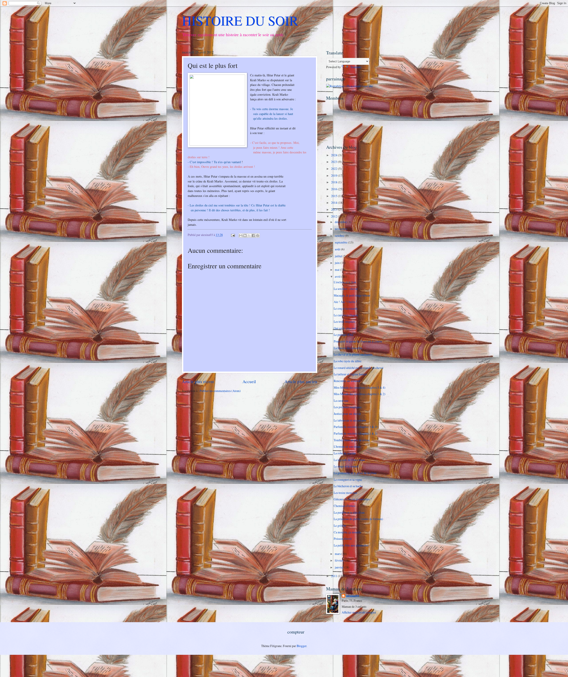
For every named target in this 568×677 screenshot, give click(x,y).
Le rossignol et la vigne (348, 479)
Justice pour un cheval (347, 414)
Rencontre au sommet (347, 381)
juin (337, 263)
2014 (334, 202)
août (338, 249)
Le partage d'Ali (343, 335)
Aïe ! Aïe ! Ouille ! (345, 302)
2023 (334, 162)
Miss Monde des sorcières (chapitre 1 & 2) (359, 394)
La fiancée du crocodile (348, 348)
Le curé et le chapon (346, 315)
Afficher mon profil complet (359, 612)
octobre (340, 236)
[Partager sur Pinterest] (257, 235)
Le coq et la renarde (346, 308)
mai (337, 269)
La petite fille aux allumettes (351, 545)
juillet (339, 256)
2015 (334, 196)
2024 (334, 155)
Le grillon (340, 525)
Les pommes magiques (347, 407)
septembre (341, 242)
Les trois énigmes (344, 321)
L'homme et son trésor (347, 446)
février (339, 560)
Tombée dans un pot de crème (352, 440)
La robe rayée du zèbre (347, 361)
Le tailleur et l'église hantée (350, 374)
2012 (334, 216)
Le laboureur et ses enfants (350, 420)
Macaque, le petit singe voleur (352, 295)
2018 (334, 182)
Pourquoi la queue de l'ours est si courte (358, 341)
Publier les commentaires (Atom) (220, 391)
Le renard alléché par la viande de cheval (358, 368)
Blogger (301, 646)
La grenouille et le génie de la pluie (355, 473)
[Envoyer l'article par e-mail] (233, 235)
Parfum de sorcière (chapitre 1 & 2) (355, 433)
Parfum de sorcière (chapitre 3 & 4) (355, 427)
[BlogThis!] (245, 235)
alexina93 (352, 596)
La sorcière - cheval (346, 289)
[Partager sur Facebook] (253, 235)
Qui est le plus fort (345, 328)
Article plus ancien (300, 381)
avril (338, 276)
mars (338, 554)
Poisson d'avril (343, 538)
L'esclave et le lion (345, 282)
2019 (334, 175)
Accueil (249, 381)
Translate (355, 67)
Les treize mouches (345, 493)
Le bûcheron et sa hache (348, 486)
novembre (341, 229)
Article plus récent (198, 381)
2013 (334, 209)
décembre (341, 222)
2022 (334, 168)
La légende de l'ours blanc (349, 460)
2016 (334, 189)
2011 (334, 576)
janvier (339, 567)
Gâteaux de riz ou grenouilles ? (353, 499)
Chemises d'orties (344, 506)
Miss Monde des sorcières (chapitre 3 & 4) (359, 387)
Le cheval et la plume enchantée (353, 354)
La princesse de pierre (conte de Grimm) (358, 519)
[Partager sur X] (249, 235)
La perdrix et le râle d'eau (349, 512)
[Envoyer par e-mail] (241, 235)
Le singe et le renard (346, 466)
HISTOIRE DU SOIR (240, 20)
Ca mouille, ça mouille (347, 532)
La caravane (341, 400)
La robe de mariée (345, 453)
